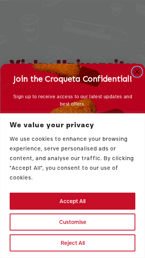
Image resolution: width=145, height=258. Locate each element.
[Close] (137, 120)
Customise (72, 222)
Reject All (73, 242)
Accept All (72, 201)
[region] (72, 185)
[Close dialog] (137, 72)
